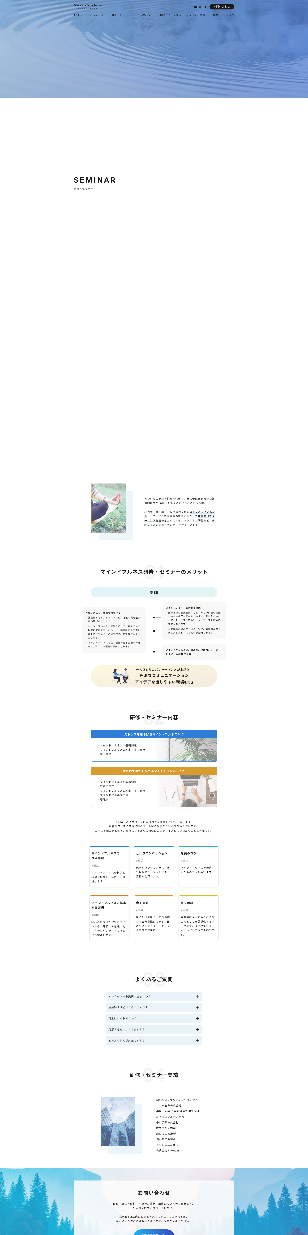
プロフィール (96, 15)
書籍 (215, 15)
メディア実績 (197, 15)
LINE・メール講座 (169, 15)
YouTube (144, 15)
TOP (77, 15)
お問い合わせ (221, 6)
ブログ (230, 15)
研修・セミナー (121, 15)
